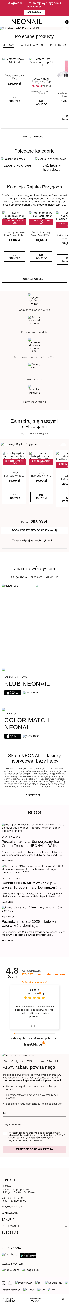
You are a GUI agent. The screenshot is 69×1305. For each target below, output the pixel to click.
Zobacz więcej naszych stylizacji (32, 540)
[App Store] (9, 1254)
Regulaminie (14, 1140)
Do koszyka (14, 100)
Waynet (35, 1301)
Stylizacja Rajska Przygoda (34, 433)
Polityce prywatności (33, 1140)
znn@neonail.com (12, 1206)
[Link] (34, 28)
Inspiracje (8, 916)
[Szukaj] (50, 21)
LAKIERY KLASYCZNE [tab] (32, 45)
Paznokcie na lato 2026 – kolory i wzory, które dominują (29, 924)
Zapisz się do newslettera (34, 1149)
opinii (43, 974)
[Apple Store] (10, 1269)
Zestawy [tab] (8, 45)
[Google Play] (28, 1255)
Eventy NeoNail (11, 837)
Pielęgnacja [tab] (19, 577)
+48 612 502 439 (12, 1197)
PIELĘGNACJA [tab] (58, 45)
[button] (65, 21)
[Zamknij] (66, 8)
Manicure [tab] (52, 577)
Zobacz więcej (32, 136)
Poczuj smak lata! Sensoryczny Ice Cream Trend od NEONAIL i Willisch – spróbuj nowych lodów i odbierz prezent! (33, 844)
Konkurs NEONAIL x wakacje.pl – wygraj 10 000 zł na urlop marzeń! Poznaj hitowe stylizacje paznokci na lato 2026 (31, 885)
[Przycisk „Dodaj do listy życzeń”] (24, 58)
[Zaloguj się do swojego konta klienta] (58, 21)
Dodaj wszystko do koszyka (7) (34, 530)
